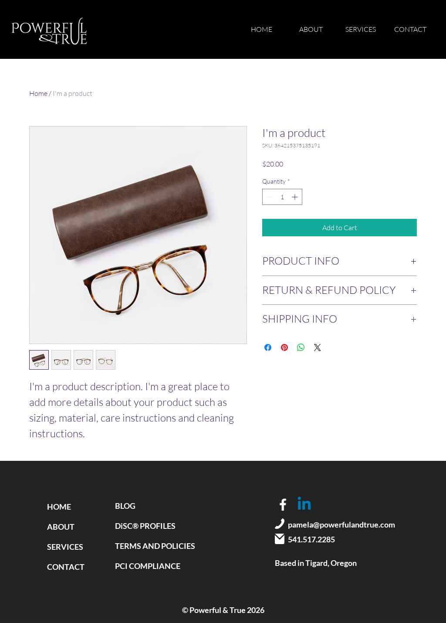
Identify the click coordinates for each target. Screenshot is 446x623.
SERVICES (65, 547)
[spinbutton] (282, 196)
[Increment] (295, 196)
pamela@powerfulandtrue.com (341, 524)
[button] (360, 29)
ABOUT (60, 526)
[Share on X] (317, 347)
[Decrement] (269, 196)
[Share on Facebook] (268, 347)
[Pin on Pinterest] (284, 347)
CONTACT (65, 567)
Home (38, 93)
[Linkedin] (304, 505)
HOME (59, 506)
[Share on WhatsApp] (301, 347)
